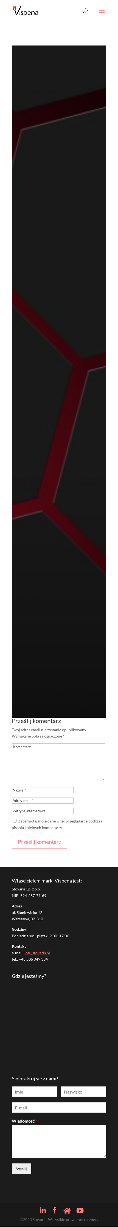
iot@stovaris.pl (37, 952)
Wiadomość (24, 1120)
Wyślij (21, 1168)
